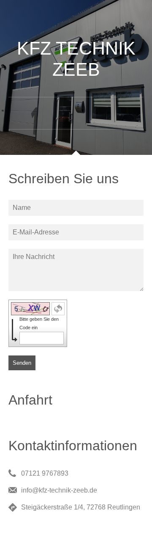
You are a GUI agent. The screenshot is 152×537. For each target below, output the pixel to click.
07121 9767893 (44, 473)
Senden (22, 363)
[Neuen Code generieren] (58, 308)
